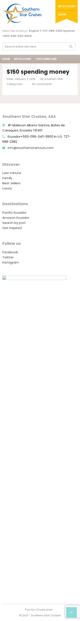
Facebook (10, 252)
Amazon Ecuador (15, 217)
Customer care (46, 59)
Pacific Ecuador (14, 212)
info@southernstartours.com (31, 148)
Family (7, 178)
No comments (42, 84)
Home (6, 59)
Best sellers (11, 183)
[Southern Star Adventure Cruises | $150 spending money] (23, 13)
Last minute (11, 173)
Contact (8, 67)
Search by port (14, 222)
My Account (67, 6)
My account (22, 59)
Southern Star (53, 79)
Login (62, 14)
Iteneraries (27, 67)
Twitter (8, 257)
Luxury (7, 188)
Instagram (10, 262)
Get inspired (12, 228)
